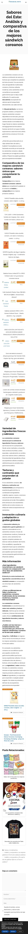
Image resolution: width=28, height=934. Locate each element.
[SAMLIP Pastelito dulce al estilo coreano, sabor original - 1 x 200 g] (14, 697)
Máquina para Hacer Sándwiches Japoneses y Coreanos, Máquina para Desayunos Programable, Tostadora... (14, 374)
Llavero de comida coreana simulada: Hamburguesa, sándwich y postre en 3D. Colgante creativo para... (14, 392)
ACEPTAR (5, 931)
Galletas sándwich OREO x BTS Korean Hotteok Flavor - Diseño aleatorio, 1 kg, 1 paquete (14, 313)
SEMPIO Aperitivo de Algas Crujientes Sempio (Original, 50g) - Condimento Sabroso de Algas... (14, 254)
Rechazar (13, 931)
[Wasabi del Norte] (15, 2)
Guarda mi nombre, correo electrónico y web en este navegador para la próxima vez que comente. (14, 910)
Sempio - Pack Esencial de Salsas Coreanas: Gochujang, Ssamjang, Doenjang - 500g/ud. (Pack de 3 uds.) (14, 738)
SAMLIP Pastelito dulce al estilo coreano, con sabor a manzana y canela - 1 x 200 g (14, 236)
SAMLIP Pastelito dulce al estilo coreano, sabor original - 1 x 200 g (14, 707)
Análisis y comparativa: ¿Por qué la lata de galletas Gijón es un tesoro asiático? (13, 859)
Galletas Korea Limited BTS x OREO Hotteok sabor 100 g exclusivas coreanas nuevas (14, 276)
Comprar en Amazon (17, 712)
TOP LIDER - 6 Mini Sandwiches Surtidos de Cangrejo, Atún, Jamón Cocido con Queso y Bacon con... (14, 217)
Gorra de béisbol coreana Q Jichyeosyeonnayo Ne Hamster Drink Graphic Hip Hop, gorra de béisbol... (14, 356)
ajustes (20, 928)
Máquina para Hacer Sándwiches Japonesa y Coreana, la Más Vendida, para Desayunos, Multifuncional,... (14, 410)
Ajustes (20, 931)
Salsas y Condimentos (11, 850)
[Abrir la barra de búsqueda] (2, 2)
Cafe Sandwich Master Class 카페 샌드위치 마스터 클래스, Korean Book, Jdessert (14, 294)
